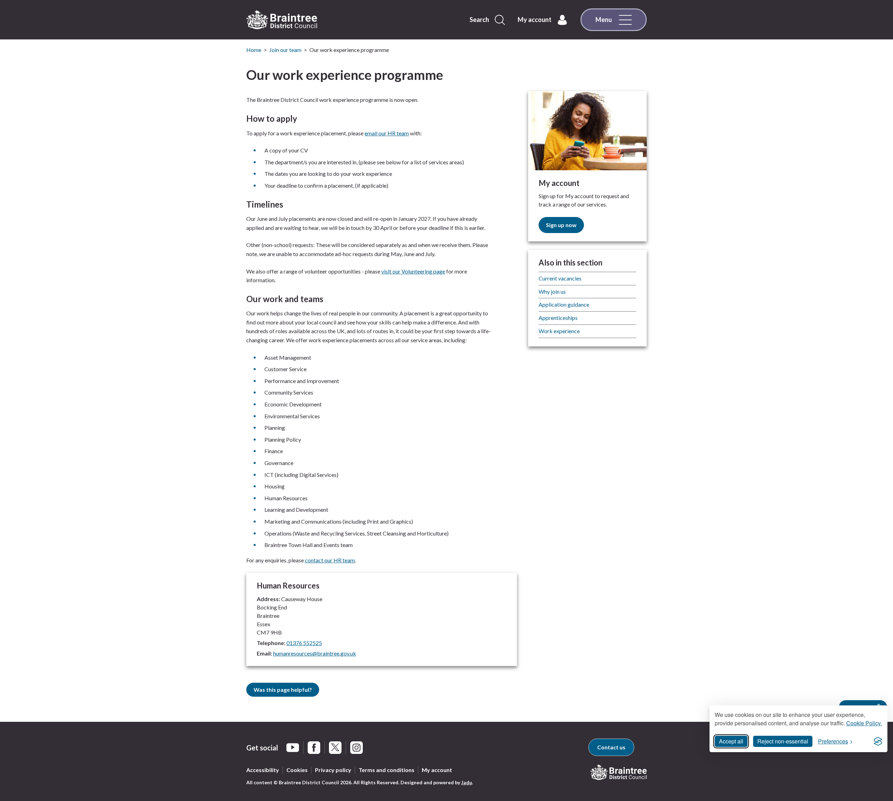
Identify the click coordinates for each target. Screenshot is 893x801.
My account (437, 769)
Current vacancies (560, 278)
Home (253, 49)
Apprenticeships (558, 317)
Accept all (731, 741)
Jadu (466, 782)
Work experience (559, 331)
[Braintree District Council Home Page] (281, 20)
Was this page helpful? (283, 689)
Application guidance (564, 304)
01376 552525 (304, 642)
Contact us (611, 747)
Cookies (297, 769)
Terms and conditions (386, 769)
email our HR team (387, 133)
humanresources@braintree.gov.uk (314, 653)
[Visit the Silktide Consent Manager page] (878, 741)
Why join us (552, 291)
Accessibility (262, 769)
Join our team (285, 49)
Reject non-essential (782, 741)
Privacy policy (333, 769)
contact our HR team (330, 560)
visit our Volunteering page (413, 271)
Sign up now (561, 225)
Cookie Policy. (864, 723)
